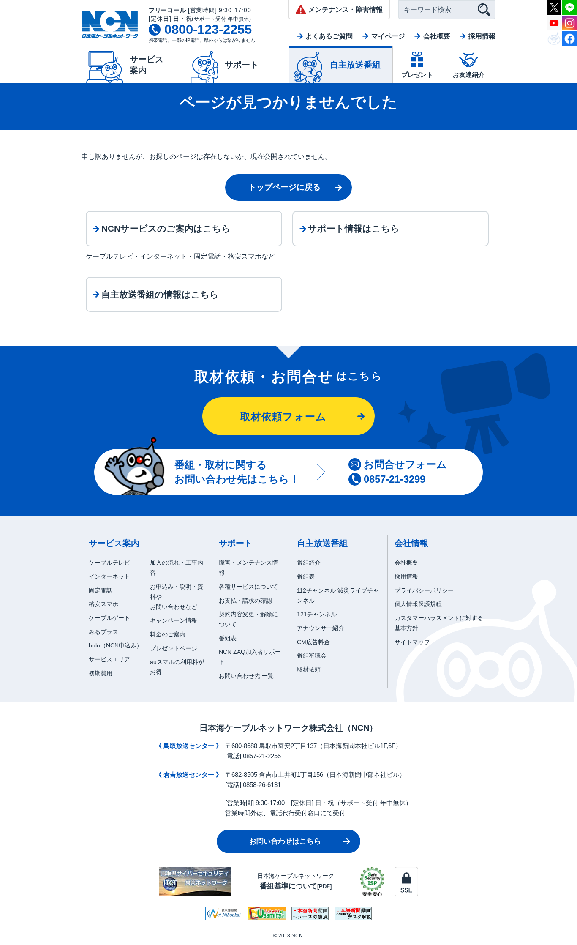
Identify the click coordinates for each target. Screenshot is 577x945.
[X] (554, 6)
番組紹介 (309, 562)
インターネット (109, 576)
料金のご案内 (167, 634)
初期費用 (100, 673)
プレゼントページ (173, 648)
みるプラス (103, 631)
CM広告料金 (313, 642)
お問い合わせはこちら (285, 841)
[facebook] (569, 37)
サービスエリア (109, 659)
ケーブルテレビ (109, 562)
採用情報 (481, 36)
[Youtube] (554, 22)
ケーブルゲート (109, 618)
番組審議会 (312, 655)
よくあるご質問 (329, 36)
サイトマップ (412, 642)
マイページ (388, 36)
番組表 (228, 638)
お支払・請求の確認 (245, 600)
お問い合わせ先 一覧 (246, 675)
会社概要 (436, 36)
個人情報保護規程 (418, 604)
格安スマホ (103, 604)
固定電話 (100, 590)
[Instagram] (569, 22)
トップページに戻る (284, 187)
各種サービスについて (248, 586)
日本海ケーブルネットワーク (295, 881)
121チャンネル (317, 614)
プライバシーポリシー (424, 590)
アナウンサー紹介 (320, 628)
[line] (569, 6)
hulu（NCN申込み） (115, 645)
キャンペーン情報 (173, 620)
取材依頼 (309, 669)
